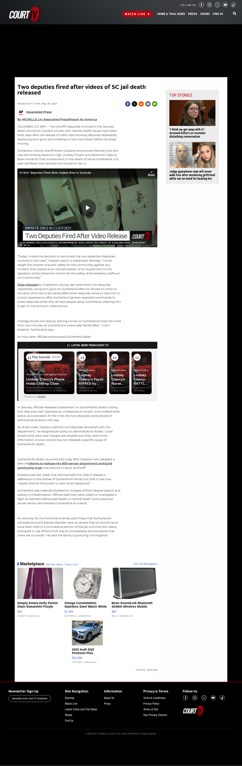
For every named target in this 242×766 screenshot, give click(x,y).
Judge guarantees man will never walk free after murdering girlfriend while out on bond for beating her (192, 175)
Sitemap (69, 698)
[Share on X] (134, 104)
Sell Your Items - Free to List (62, 564)
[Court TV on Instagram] (209, 6)
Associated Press (39, 112)
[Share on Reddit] (141, 104)
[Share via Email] (148, 104)
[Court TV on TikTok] (233, 6)
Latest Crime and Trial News (81, 709)
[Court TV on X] (217, 6)
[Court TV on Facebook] (201, 6)
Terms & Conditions (154, 698)
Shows (205, 14)
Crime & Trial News (171, 14)
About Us (109, 698)
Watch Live (135, 14)
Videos (193, 14)
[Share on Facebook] (127, 104)
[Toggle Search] (234, 14)
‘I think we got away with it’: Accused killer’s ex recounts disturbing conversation (187, 133)
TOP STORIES (180, 95)
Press (107, 703)
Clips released (27, 284)
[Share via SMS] (154, 104)
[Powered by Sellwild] (152, 670)
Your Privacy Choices (155, 715)
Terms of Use (150, 709)
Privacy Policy (151, 703)
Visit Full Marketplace (145, 564)
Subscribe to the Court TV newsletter (29, 698)
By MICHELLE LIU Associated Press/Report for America (57, 119)
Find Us (218, 14)
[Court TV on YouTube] (225, 6)
